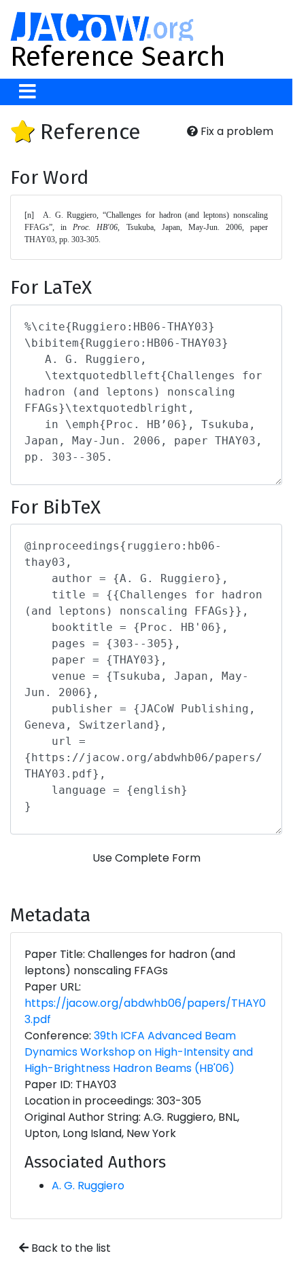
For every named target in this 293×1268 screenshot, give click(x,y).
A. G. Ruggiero (88, 1185)
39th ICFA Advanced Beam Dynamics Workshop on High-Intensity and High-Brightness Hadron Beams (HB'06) (138, 1052)
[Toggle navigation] (27, 92)
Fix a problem (235, 131)
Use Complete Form (146, 858)
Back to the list (70, 1248)
